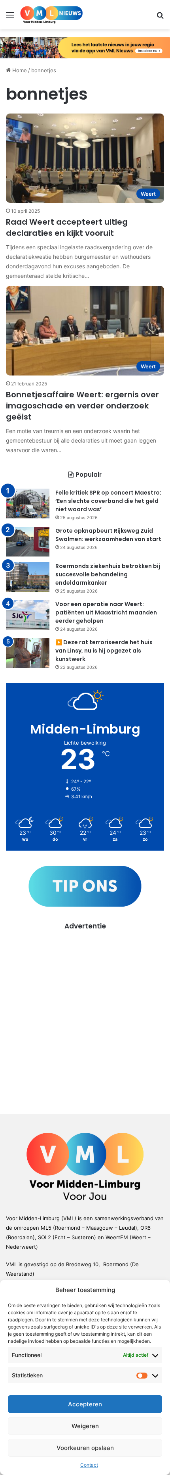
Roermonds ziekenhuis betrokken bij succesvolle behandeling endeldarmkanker (107, 574)
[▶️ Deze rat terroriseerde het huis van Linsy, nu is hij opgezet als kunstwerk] (27, 653)
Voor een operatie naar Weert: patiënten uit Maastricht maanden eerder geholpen (106, 612)
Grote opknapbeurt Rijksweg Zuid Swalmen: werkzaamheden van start (108, 535)
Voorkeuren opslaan (85, 1448)
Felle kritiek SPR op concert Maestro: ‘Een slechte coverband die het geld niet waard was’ (108, 501)
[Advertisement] (85, 1016)
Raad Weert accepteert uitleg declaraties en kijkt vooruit (67, 227)
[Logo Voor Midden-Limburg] (51, 15)
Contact (89, 1465)
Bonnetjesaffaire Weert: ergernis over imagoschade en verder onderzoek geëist (82, 405)
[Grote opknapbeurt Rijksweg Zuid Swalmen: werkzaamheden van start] (27, 541)
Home (19, 70)
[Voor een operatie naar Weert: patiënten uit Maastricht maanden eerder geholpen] (27, 615)
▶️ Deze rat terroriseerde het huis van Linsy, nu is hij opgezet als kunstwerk (104, 650)
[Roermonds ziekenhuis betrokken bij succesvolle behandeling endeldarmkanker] (27, 577)
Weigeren (85, 1426)
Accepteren (85, 1404)
